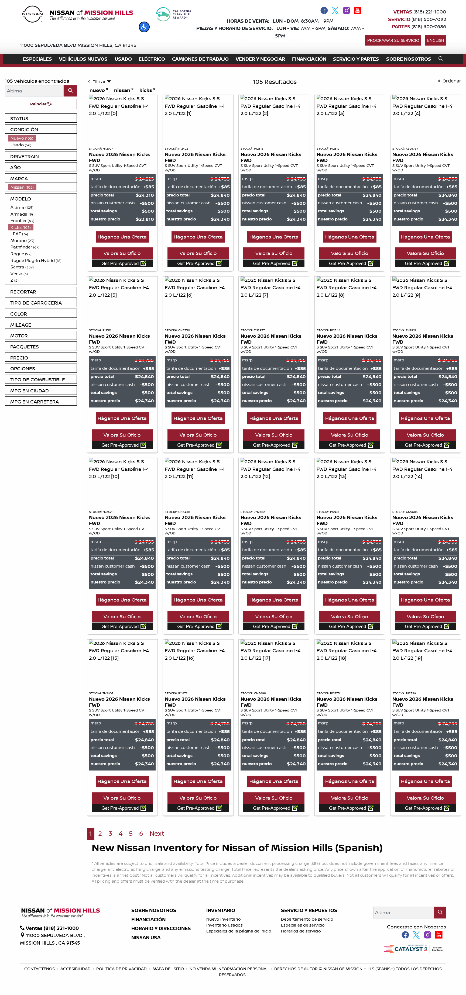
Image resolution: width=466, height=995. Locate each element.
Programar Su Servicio (393, 40)
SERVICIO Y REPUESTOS (309, 910)
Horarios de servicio (301, 931)
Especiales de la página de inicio (238, 931)
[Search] (70, 90)
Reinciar (38, 104)
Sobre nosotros (153, 910)
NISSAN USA (145, 937)
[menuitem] (42, 138)
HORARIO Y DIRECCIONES (161, 928)
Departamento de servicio (307, 919)
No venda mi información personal (230, 969)
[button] (144, 27)
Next (157, 833)
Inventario (220, 910)
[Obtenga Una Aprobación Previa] (122, 263)
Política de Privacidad (122, 969)
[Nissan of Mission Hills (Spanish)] (77, 15)
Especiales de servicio (303, 925)
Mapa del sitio (169, 969)
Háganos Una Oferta (122, 236)
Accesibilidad (76, 969)
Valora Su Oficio (122, 253)
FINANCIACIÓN (148, 919)
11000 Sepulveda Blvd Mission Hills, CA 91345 (78, 45)
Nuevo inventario (223, 919)
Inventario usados (224, 925)
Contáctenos (40, 969)
